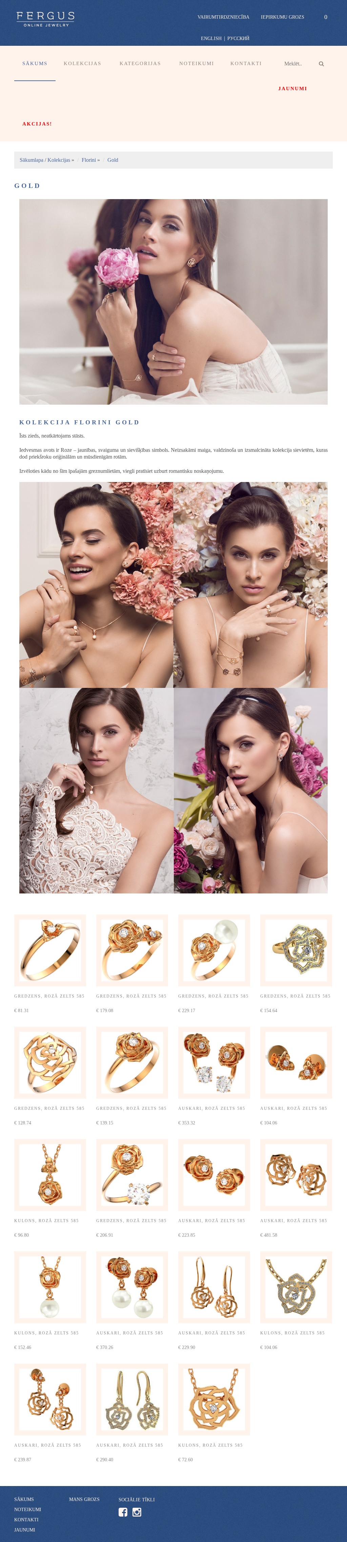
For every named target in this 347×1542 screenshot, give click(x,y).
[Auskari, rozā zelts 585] (214, 1063)
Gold (112, 160)
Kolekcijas (58, 160)
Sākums (34, 63)
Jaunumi (24, 1530)
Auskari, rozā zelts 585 (211, 1108)
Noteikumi (196, 63)
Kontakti (246, 63)
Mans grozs (84, 1499)
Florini (89, 160)
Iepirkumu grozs (282, 17)
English (211, 38)
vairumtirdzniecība (223, 17)
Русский (238, 38)
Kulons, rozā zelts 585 (46, 1220)
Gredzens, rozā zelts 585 (49, 996)
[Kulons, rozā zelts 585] (50, 1175)
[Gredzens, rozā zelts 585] (50, 950)
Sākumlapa (31, 160)
